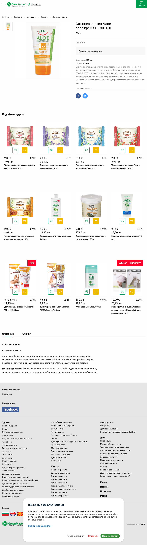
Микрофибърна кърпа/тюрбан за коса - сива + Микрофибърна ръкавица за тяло (126, 310)
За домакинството (109, 457)
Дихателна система (11, 474)
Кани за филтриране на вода (113, 454)
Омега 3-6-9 (7, 435)
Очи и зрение (8, 470)
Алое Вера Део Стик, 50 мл (88, 307)
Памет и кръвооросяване (14, 467)
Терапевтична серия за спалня (114, 447)
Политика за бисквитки (39, 526)
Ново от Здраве (9, 426)
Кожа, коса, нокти (10, 496)
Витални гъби (57, 429)
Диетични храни (58, 457)
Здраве (5, 422)
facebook (10, 409)
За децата (6, 451)
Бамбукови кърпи (108, 463)
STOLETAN (56, 461)
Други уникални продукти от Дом (116, 473)
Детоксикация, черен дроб (14, 483)
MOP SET (104, 466)
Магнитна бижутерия (61, 454)
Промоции (105, 491)
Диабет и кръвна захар (13, 490)
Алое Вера (7, 442)
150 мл (89, 60)
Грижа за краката (59, 495)
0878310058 (36, 5)
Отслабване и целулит (61, 422)
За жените (7, 454)
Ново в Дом (105, 441)
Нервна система (9, 461)
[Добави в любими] (15, 150)
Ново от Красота (59, 470)
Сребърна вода (58, 445)
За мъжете (7, 458)
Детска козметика (109, 429)
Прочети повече (83, 89)
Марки (103, 496)
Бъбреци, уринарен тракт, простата (19, 487)
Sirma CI (141, 524)
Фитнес (54, 438)
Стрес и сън (7, 464)
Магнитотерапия (59, 448)
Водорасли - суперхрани (62, 425)
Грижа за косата (59, 476)
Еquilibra (87, 63)
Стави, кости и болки (12, 493)
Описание (8, 333)
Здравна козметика (60, 473)
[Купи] (24, 150)
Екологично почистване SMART (115, 476)
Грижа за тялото (59, 482)
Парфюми (105, 425)
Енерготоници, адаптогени (14, 448)
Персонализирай (75, 536)
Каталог (104, 482)
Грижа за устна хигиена (62, 486)
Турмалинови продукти (62, 451)
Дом (102, 437)
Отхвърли (93, 536)
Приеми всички (110, 536)
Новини (104, 487)
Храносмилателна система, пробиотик (20, 480)
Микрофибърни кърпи (110, 444)
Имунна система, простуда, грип (17, 438)
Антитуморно (57, 432)
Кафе (4, 429)
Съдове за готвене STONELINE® (115, 450)
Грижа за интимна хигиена (63, 489)
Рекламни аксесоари (110, 470)
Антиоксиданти (9, 445)
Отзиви (26, 333)
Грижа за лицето (59, 479)
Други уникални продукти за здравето (69, 441)
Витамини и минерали (12, 432)
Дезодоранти (106, 422)
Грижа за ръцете (59, 492)
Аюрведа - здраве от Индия (64, 435)
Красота (55, 466)
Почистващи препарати (111, 460)
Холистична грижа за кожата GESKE (117, 432)
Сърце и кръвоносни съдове (15, 477)
